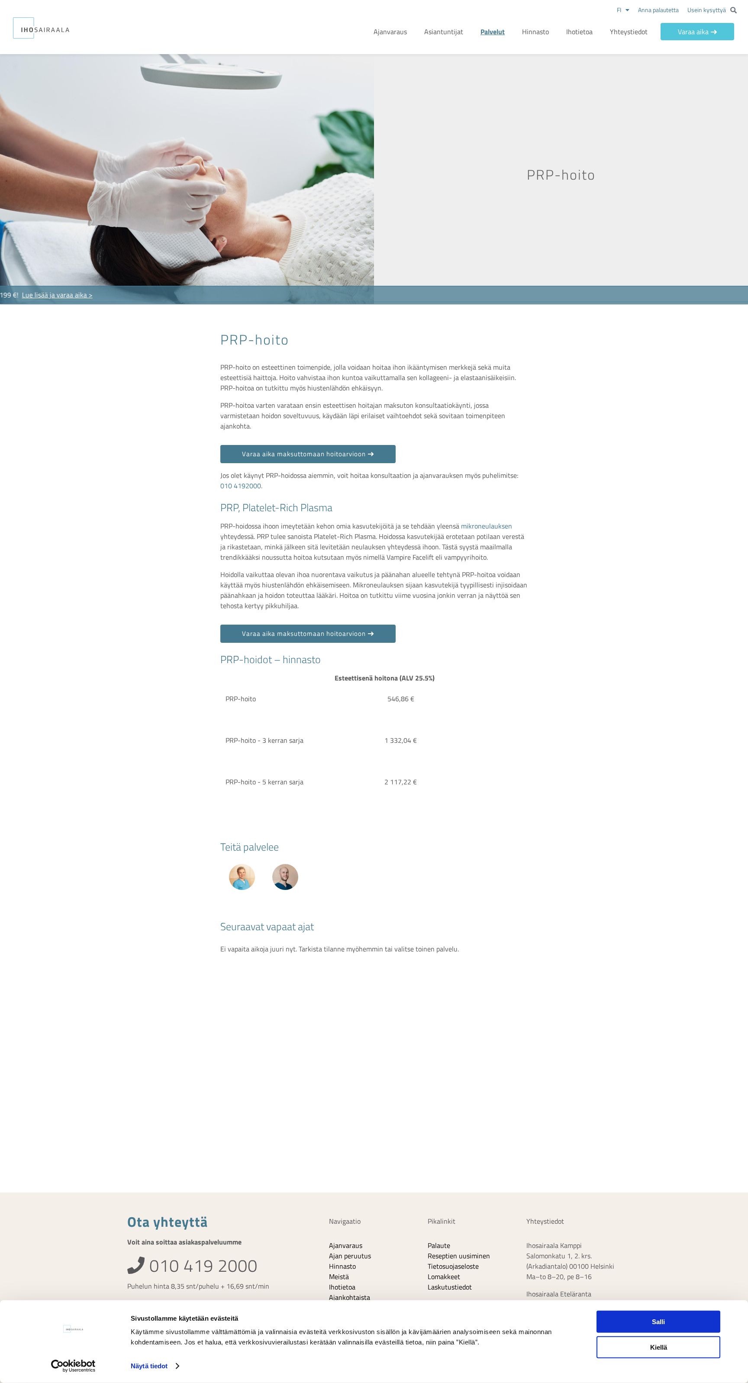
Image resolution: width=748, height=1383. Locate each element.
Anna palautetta (658, 9)
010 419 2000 (201, 1265)
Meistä (339, 1276)
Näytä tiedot (149, 1366)
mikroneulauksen (486, 526)
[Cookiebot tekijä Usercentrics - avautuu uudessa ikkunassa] (73, 1366)
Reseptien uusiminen (459, 1256)
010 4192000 (240, 485)
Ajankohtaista (349, 1297)
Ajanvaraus (390, 31)
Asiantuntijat (443, 31)
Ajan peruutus (350, 1256)
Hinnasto (535, 31)
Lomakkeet (444, 1276)
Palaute (439, 1245)
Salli (658, 1321)
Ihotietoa (579, 31)
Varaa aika (693, 31)
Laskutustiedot (450, 1287)
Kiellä (658, 1347)
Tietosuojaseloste (453, 1266)
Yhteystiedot (629, 31)
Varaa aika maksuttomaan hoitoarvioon (304, 454)
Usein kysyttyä (706, 9)
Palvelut (492, 31)
